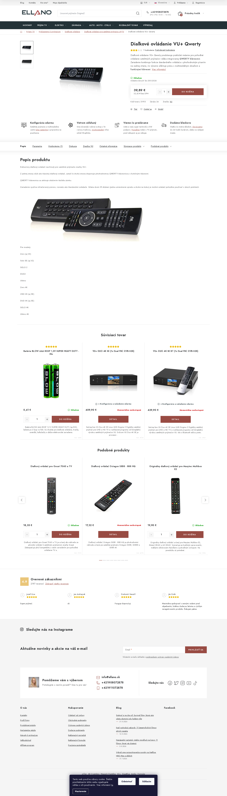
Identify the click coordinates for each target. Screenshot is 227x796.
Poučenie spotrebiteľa (77, 745)
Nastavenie (80, 791)
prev (22, 500)
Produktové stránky (28, 725)
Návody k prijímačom (29, 735)
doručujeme (197, 126)
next (205, 500)
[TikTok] (195, 683)
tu (112, 785)
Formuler (141, 774)
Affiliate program (27, 745)
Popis (23, 146)
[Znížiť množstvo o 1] (160, 91)
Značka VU (88, 146)
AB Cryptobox (93, 774)
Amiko (133, 774)
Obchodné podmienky (77, 720)
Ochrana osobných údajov (79, 725)
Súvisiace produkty (132, 146)
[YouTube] (189, 683)
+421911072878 (112, 688)
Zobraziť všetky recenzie (57, 583)
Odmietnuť (126, 781)
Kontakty (32, 2)
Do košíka (188, 91)
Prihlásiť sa (195, 649)
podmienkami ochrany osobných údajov (162, 657)
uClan (84, 774)
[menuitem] (27, 25)
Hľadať (137, 13)
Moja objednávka (60, 2)
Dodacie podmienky (76, 730)
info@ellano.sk (111, 677)
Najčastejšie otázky (28, 730)
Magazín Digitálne (108, 774)
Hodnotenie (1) (55, 146)
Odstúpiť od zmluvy (76, 715)
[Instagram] (182, 683)
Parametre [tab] (37, 146)
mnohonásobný (98, 129)
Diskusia (73, 146)
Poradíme (136, 129)
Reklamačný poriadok (77, 735)
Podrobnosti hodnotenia (165, 50)
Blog (22, 2)
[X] (176, 683)
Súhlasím (146, 781)
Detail (113, 419)
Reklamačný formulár (77, 740)
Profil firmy (24, 720)
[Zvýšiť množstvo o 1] (168, 91)
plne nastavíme (42, 129)
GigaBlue (126, 774)
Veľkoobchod (25, 740)
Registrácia (200, 2)
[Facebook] (170, 683)
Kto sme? (44, 2)
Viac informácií (159, 69)
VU (171, 101)
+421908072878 (159, 12)
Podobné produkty (159, 146)
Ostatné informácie (108, 146)
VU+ (119, 774)
